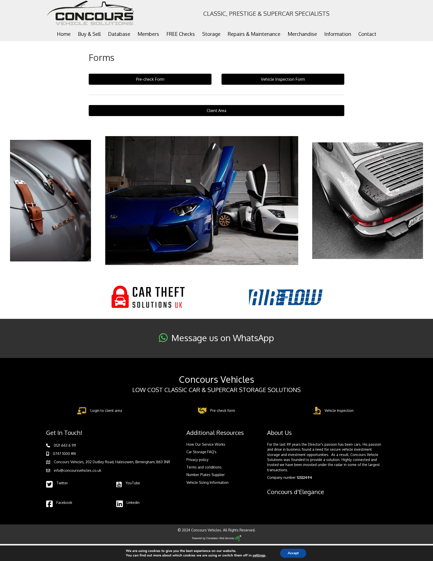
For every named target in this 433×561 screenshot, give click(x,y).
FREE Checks (180, 34)
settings (259, 555)
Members (148, 34)
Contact (367, 34)
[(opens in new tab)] (147, 297)
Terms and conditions (204, 467)
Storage (211, 34)
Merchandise (302, 34)
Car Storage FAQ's (201, 452)
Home (64, 34)
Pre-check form (222, 410)
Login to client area (106, 410)
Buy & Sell (89, 34)
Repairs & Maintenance (254, 34)
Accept (293, 553)
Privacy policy (197, 459)
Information (337, 34)
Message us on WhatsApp (222, 337)
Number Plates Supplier (205, 475)
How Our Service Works (205, 444)
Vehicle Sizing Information (207, 482)
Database (119, 34)
